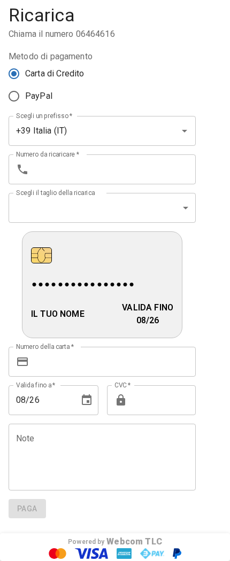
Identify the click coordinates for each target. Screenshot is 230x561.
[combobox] (87, 131)
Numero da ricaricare (47, 154)
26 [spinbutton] (34, 400)
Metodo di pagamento (51, 56)
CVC (122, 384)
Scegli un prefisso (44, 115)
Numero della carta (45, 346)
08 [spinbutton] (21, 400)
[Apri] (184, 130)
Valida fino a (36, 384)
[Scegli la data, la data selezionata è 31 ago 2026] (86, 400)
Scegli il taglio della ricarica (55, 192)
